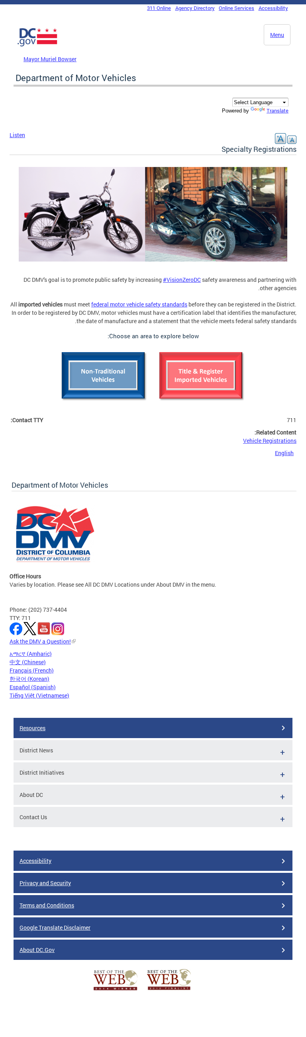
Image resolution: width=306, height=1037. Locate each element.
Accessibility (273, 8)
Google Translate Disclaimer (55, 927)
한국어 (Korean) (29, 678)
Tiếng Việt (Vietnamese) (39, 695)
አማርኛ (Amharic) (31, 653)
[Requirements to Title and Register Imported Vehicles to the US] (201, 403)
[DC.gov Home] (37, 44)
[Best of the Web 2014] (115, 990)
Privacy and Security (45, 883)
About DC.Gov (37, 950)
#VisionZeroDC (182, 279)
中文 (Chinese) (28, 662)
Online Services (236, 8)
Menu (277, 35)
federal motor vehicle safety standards (139, 304)
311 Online (159, 8)
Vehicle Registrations (269, 440)
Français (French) (32, 670)
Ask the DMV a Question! (40, 641)
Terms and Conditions (47, 905)
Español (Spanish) (33, 687)
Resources (32, 728)
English (284, 453)
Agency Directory (195, 8)
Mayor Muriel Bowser (50, 59)
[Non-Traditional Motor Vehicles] (104, 403)
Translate (277, 110)
